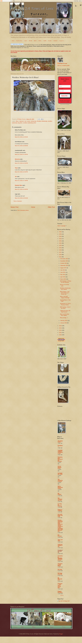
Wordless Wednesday (42, 121)
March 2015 (63, 279)
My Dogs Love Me (60, 574)
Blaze (17, 121)
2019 (60, 247)
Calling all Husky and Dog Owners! (65, 311)
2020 (60, 245)
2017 (60, 252)
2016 (60, 254)
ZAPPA (44, 40)
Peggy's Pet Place (60, 592)
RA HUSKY (59, 494)
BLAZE (49, 40)
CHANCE (55, 40)
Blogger (61, 634)
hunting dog (33, 121)
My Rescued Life (60, 579)
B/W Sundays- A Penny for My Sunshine (65, 281)
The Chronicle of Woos (60, 480)
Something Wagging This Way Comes (60, 558)
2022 (60, 241)
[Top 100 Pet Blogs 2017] (63, 601)
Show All (61, 595)
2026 (60, 231)
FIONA (40, 40)
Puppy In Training (60, 510)
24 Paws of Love (63, 63)
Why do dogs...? (64, 317)
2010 (60, 334)
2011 (60, 332)
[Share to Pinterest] (43, 119)
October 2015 (63, 263)
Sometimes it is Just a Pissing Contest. (65, 304)
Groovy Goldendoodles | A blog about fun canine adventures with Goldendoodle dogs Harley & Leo (60, 525)
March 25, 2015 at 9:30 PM (21, 189)
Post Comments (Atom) (23, 210)
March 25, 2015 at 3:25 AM (21, 137)
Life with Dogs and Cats (60, 515)
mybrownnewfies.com (60, 545)
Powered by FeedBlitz (64, 101)
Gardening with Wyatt (60, 564)
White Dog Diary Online (60, 487)
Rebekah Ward (18, 185)
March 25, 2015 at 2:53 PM (21, 163)
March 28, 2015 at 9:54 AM (21, 198)
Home (13, 40)
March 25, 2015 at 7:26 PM (21, 180)
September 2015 (64, 265)
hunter (28, 121)
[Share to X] (40, 119)
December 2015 (64, 258)
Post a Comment (18, 201)
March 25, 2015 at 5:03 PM (21, 172)
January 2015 (63, 322)
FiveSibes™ (60, 446)
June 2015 (63, 272)
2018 (60, 250)
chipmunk (21, 121)
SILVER (30, 40)
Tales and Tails (60, 540)
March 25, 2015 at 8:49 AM (21, 145)
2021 (60, 243)
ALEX (25, 40)
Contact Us (61, 40)
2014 (60, 325)
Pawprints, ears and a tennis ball (60, 585)
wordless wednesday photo (29, 122)
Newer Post (14, 207)
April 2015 (62, 276)
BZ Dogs (60, 569)
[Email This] (38, 119)
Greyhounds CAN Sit (60, 551)
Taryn (16, 168)
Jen (16, 176)
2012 (60, 330)
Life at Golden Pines (59, 467)
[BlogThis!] (39, 119)
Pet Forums (60, 535)
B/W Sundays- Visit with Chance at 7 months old (64, 293)
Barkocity (17, 159)
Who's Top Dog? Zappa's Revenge (64, 297)
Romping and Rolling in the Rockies (60, 459)
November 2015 (64, 261)
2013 (60, 328)
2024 (60, 236)
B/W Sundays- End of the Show (65, 307)
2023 (60, 238)
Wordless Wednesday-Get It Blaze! (65, 288)
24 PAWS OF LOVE (60, 474)
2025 (60, 234)
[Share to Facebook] (41, 119)
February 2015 (64, 320)
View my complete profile (63, 65)
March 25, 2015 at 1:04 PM (21, 154)
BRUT (35, 40)
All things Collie (60, 441)
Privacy (67, 104)
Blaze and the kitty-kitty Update (64, 315)
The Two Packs (19, 40)
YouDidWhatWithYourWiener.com (60, 452)
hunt (25, 121)
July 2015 (62, 270)
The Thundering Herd (60, 499)
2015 (60, 256)
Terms (64, 104)
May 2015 (62, 274)
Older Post (51, 207)
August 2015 (63, 267)
